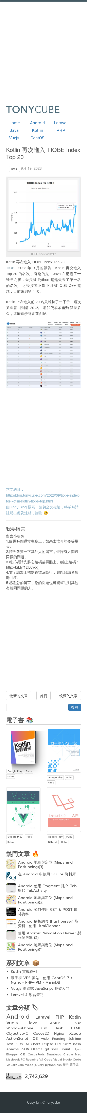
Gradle (68, 1054)
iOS (35, 1038)
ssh (59, 1065)
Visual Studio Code (67, 1059)
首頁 (43, 695)
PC (23, 1059)
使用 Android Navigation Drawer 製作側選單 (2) (49, 935)
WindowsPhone (20, 1028)
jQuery (39, 1065)
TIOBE (11, 268)
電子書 (74, 1065)
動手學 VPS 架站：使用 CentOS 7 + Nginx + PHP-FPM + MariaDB (41, 980)
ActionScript (17, 1038)
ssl (21, 1043)
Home (14, 122)
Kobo (10, 776)
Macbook (13, 1059)
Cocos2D (41, 1033)
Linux (76, 1023)
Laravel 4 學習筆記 (27, 995)
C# (44, 1028)
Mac (78, 1054)
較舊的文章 (68, 695)
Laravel (61, 122)
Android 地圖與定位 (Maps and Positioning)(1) (45, 947)
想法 (66, 1065)
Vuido (29, 1065)
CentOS (38, 137)
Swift (67, 1043)
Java (14, 130)
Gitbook (52, 842)
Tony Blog (19, 507)
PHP (60, 130)
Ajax (77, 1049)
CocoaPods (36, 1054)
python (50, 1065)
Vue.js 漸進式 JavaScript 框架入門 (40, 988)
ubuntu (66, 1049)
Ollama (36, 1049)
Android (37, 122)
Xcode (75, 1033)
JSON (25, 1049)
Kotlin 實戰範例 (24, 971)
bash (77, 1043)
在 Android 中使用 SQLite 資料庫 (47, 874)
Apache (12, 1049)
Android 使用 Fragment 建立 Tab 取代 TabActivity (47, 888)
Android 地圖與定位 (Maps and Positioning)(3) (45, 865)
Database (54, 1054)
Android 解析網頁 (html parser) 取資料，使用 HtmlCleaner (48, 924)
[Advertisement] (43, 50)
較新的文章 (19, 695)
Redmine (32, 1059)
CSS (22, 1054)
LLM (58, 1043)
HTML (76, 1028)
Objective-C (17, 1033)
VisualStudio (15, 1065)
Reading (58, 1038)
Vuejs (14, 137)
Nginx (59, 1033)
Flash (58, 1028)
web (45, 1038)
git (47, 1049)
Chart (35, 1043)
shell (54, 1049)
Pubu (29, 771)
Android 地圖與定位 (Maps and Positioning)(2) (45, 900)
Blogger (12, 1054)
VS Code (45, 1059)
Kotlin (37, 130)
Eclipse (47, 1043)
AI (27, 1043)
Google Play (14, 771)
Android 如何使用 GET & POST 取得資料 (48, 912)
